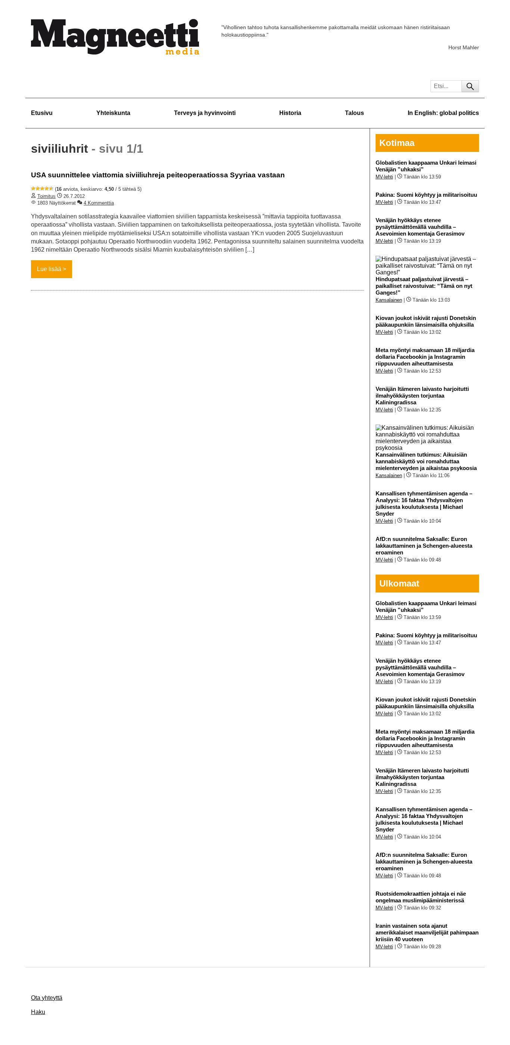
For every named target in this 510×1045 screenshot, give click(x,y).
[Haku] (470, 86)
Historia (290, 113)
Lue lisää (49, 269)
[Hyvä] (46, 188)
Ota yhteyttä (46, 998)
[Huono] (33, 188)
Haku (38, 1012)
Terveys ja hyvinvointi (205, 113)
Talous (354, 113)
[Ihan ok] (42, 188)
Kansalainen (389, 300)
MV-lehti (384, 177)
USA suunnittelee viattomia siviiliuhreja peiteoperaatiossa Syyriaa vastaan (158, 175)
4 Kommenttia (99, 203)
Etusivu (42, 113)
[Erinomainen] (51, 188)
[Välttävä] (37, 188)
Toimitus (46, 196)
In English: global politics (443, 113)
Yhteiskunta (113, 113)
